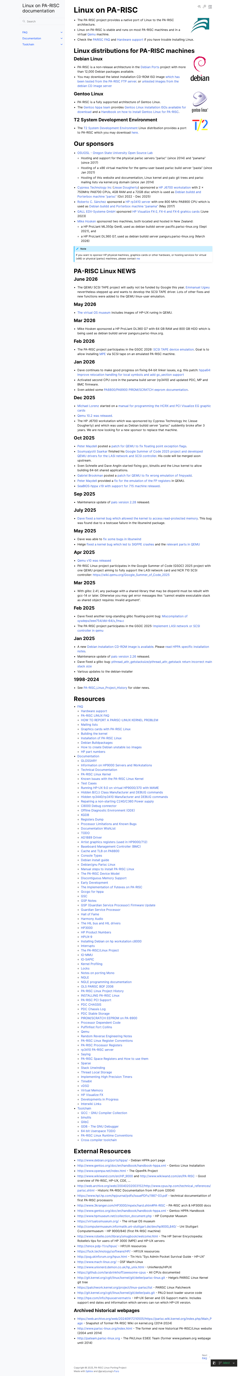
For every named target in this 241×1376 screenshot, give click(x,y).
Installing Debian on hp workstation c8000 (111, 941)
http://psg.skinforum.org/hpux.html (102, 1256)
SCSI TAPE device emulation (173, 349)
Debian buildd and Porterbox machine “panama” (123, 206)
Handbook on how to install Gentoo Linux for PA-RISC (140, 112)
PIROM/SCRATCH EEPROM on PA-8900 (109, 1018)
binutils (86, 1117)
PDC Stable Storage (95, 1013)
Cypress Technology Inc (94, 187)
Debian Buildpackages (97, 742)
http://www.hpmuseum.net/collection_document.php (114, 1216)
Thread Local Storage (96, 1072)
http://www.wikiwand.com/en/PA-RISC (167, 1176)
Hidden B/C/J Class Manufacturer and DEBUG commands (122, 792)
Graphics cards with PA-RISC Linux (106, 729)
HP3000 (87, 928)
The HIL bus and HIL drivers (100, 923)
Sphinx (89, 1371)
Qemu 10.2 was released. (95, 415)
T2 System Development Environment (111, 128)
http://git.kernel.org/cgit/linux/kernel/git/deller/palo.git (116, 1293)
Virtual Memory (92, 1090)
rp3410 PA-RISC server (97, 1049)
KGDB (85, 815)
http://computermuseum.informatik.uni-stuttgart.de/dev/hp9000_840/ (126, 1226)
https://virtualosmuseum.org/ (98, 1221)
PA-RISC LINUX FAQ (95, 715)
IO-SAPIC (87, 959)
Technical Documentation (99, 770)
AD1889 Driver (91, 837)
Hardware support (94, 711)
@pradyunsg (105, 1371)
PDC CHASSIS (91, 1004)
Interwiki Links (91, 1104)
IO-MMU (87, 955)
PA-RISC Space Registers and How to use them (114, 1059)
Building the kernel (94, 733)
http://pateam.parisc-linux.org (98, 1338)
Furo (116, 1371)
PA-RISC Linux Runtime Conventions (107, 1135)
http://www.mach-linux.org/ (97, 1262)
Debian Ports (150, 67)
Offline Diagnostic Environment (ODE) (108, 810)
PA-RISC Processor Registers (101, 1045)
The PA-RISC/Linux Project (100, 950)
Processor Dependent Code (100, 1022)
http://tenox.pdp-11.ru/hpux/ (97, 1246)
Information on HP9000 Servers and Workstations (116, 765)
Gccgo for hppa (92, 891)
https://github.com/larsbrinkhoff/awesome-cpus (111, 1272)
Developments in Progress (99, 1099)
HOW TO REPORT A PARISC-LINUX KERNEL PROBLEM (119, 720)
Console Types (91, 855)
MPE (102, 354)
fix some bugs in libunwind (122, 539)
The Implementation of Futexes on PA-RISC (111, 887)
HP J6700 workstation (175, 187)
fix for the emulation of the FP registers (142, 481)
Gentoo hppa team (97, 107)
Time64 (86, 1081)
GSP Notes (88, 900)
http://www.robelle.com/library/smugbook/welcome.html (117, 1236)
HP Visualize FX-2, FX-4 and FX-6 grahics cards (166, 211)
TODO (85, 833)
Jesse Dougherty (126, 187)
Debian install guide (95, 860)
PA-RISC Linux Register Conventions (107, 1040)
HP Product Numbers (96, 932)
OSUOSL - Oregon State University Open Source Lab (115, 153)
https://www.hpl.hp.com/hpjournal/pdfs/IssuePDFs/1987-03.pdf (122, 1195)
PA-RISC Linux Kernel (96, 774)
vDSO (85, 1086)
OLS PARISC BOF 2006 (97, 986)
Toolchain (28, 44)
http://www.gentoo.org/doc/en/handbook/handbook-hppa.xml (121, 1165)
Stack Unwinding (93, 1068)
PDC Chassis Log (93, 1009)
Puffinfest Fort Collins (96, 1027)
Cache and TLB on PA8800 (100, 851)
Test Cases (89, 783)
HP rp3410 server (138, 202)
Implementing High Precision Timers (106, 1077)
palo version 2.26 (123, 656)
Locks (85, 968)
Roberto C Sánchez (91, 202)
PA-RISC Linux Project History (102, 991)
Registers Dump (92, 819)
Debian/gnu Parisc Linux (98, 864)
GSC (84, 896)
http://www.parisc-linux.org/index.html (104, 1328)
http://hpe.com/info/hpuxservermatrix (104, 1298)
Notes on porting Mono (97, 973)
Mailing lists (89, 724)
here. (135, 132)
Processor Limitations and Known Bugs (109, 824)
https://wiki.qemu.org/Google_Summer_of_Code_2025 (131, 575)
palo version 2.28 (123, 502)
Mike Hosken (86, 221)
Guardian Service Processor (100, 910)
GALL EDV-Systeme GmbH (96, 211)
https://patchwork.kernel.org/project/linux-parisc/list (114, 1287)
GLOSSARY (89, 761)
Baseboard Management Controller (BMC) (111, 846)
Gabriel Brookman (90, 475)
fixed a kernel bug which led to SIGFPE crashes (120, 544)
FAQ (24, 32)
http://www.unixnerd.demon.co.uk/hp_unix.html (110, 1267)
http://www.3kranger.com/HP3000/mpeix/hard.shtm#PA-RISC (121, 1205)
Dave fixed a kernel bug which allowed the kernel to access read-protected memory (137, 518)
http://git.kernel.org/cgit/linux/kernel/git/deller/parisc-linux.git (121, 1277)
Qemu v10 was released (94, 560)
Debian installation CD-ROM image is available (120, 646)
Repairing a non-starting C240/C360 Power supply (117, 801)
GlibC (85, 1122)
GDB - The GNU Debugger (100, 1126)
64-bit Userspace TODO (98, 1131)
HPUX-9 (86, 937)
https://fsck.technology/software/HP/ (103, 1251)
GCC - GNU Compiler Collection (104, 1113)
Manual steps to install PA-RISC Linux (107, 869)
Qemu (85, 1031)
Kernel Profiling (91, 964)
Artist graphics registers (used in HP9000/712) (114, 842)
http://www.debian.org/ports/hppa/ (102, 1160)
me (138, 258)
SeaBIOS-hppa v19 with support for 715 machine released (118, 486)
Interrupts (88, 946)
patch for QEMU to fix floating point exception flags (148, 446)
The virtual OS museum (94, 312)
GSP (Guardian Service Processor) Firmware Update (118, 905)
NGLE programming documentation (106, 982)
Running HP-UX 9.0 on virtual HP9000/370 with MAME (120, 788)
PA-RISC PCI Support (96, 1000)
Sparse (86, 1063)
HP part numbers (93, 751)
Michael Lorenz (88, 406)
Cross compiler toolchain (99, 1140)
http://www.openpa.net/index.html (101, 1171)
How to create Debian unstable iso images (111, 747)
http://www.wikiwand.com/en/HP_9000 (105, 1176)
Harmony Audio (92, 919)
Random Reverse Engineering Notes (106, 1036)
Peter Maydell (87, 446)
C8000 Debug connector (99, 806)
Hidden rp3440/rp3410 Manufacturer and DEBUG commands (124, 797)
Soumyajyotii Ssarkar (92, 451)
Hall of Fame (90, 914)
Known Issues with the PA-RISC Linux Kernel (112, 779)
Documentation (31, 38)
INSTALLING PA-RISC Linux (100, 995)
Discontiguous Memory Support (104, 878)
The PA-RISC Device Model (100, 873)
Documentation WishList (98, 828)
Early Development (94, 882)
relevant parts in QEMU (183, 544)
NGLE (85, 977)
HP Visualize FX (92, 1095)
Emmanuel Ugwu (198, 287)
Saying (86, 1054)
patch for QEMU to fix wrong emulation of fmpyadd (154, 475)
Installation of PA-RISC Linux (101, 738)
